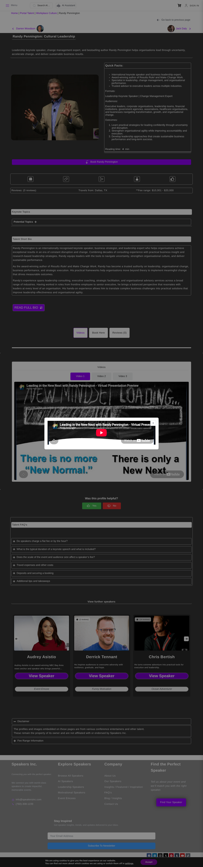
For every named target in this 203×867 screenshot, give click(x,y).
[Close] (153, 423)
